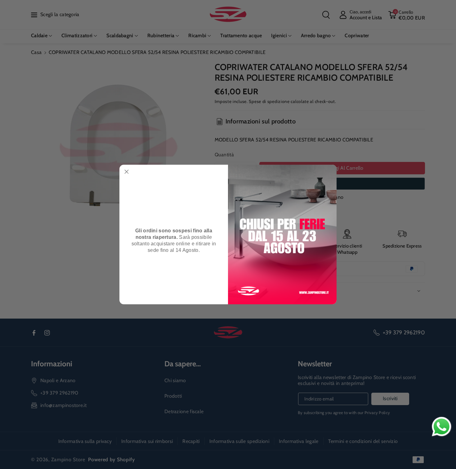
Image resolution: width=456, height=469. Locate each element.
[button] (126, 171)
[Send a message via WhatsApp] (441, 426)
